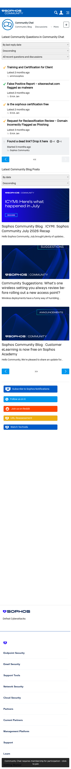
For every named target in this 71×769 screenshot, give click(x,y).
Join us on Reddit (20, 408)
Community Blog (23, 26)
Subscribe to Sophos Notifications (30, 388)
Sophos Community (20, 150)
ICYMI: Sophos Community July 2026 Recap (35, 228)
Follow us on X (18, 399)
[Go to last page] (36, 371)
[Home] (17, 12)
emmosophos (17, 76)
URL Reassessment (21, 418)
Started (19, 146)
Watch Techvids (19, 427)
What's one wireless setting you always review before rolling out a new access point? (33, 288)
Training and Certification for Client (30, 67)
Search (56, 13)
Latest (18, 72)
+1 (61, 141)
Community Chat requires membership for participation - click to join (36, 762)
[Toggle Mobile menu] (66, 12)
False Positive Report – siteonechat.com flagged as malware (33, 85)
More (56, 26)
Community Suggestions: (23, 283)
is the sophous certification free (28, 104)
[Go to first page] (34, 159)
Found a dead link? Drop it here (27, 141)
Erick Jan (14, 96)
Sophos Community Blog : (23, 226)
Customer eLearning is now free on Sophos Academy (32, 349)
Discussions (41, 26)
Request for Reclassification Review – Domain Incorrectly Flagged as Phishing (37, 122)
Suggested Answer (4, 67)
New (66, 24)
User (61, 13)
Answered (4, 84)
